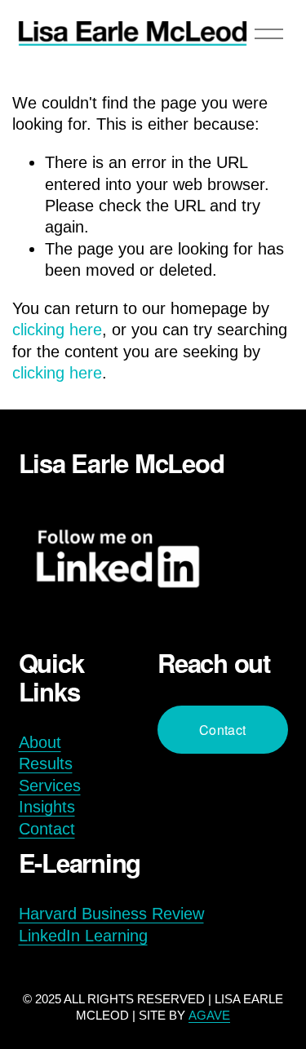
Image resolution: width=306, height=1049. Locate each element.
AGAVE (209, 1015)
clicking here (57, 330)
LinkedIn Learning (83, 936)
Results (46, 763)
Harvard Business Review (111, 914)
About (40, 742)
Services (50, 785)
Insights (47, 807)
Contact (47, 829)
